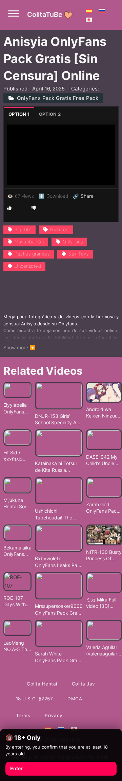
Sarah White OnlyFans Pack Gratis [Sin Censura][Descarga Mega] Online (58, 657)
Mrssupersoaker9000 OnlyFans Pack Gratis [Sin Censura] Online (59, 609)
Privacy (54, 715)
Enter (16, 768)
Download (53, 196)
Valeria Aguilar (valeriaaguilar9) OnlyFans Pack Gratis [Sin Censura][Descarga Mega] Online (104, 650)
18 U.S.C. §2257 (34, 698)
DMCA (74, 698)
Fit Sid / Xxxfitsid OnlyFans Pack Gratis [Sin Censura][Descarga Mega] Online (16, 456)
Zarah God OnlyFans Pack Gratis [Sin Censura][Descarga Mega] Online (102, 508)
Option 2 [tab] (50, 114)
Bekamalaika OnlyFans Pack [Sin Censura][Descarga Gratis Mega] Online (17, 551)
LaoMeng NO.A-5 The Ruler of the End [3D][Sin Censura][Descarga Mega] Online (17, 646)
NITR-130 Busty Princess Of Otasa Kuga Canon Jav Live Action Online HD (104, 555)
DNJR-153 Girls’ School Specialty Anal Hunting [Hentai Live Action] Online (59, 419)
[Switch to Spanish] (88, 10)
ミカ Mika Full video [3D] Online (101, 603)
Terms (23, 715)
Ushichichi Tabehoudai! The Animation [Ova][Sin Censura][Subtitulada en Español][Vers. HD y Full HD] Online (58, 514)
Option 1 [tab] (18, 114)
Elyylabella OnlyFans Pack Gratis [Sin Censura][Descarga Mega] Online (16, 408)
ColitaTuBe (44, 14)
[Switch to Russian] (101, 10)
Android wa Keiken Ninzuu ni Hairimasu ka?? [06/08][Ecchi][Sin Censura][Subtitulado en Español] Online (103, 412)
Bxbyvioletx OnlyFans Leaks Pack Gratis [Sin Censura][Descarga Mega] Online (59, 562)
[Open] (13, 13)
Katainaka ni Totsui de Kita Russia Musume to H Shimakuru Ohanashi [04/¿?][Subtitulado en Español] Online (57, 466)
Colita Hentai (42, 683)
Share (83, 196)
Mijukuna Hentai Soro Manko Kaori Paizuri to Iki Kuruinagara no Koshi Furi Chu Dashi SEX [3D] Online (17, 503)
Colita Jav (83, 683)
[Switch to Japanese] (88, 19)
